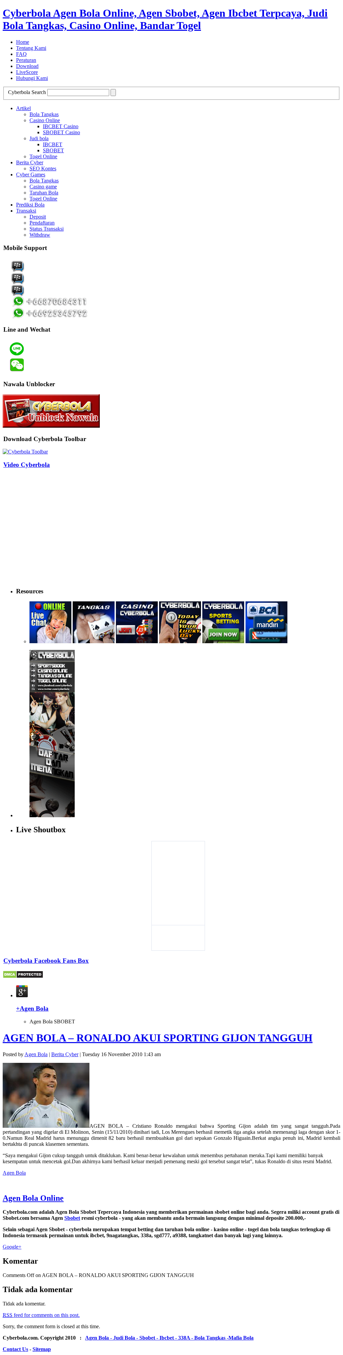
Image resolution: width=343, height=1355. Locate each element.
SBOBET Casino (61, 132)
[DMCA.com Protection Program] (23, 977)
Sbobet (72, 1218)
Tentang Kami (31, 48)
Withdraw (39, 235)
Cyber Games (30, 174)
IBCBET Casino (60, 126)
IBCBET (52, 144)
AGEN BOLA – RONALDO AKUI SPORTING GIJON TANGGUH (158, 1038)
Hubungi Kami (32, 78)
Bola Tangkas (44, 114)
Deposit (37, 217)
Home (22, 42)
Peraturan (26, 60)
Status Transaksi (46, 229)
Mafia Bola (241, 1338)
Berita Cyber (29, 162)
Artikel (23, 108)
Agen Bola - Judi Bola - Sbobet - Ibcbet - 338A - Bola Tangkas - (156, 1338)
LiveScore (27, 72)
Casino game (43, 186)
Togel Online (43, 156)
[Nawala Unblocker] (51, 426)
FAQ (21, 54)
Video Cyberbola (26, 464)
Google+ (12, 1247)
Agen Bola (36, 1054)
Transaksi (26, 211)
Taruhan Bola (43, 192)
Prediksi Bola (30, 204)
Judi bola (39, 138)
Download (27, 66)
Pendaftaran (42, 223)
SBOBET (53, 150)
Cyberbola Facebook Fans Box (46, 960)
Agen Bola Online (33, 1198)
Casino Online (44, 120)
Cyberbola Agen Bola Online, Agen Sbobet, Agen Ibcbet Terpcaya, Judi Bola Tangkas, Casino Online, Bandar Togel (165, 19)
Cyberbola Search (27, 92)
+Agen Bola (32, 1008)
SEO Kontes (42, 168)
